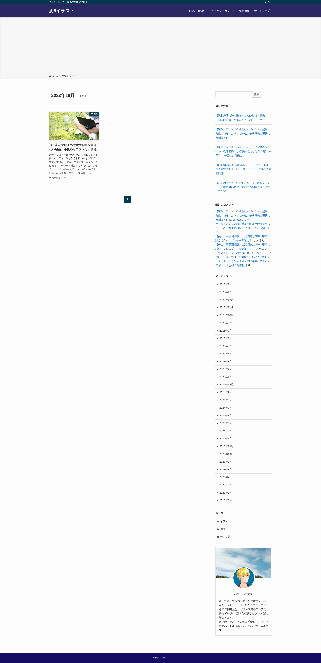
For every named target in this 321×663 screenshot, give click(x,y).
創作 (222, 529)
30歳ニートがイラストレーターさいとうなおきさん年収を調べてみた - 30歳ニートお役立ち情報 (242, 261)
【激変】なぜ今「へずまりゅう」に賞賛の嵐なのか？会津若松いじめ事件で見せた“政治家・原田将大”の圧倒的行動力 (243, 151)
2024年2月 (225, 430)
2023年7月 (225, 477)
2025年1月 (225, 376)
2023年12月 (226, 446)
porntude (238, 219)
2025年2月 (225, 369)
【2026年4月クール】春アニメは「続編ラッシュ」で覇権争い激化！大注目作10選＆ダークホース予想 (242, 187)
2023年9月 (225, 461)
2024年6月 (225, 415)
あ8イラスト (62, 11)
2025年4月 (225, 353)
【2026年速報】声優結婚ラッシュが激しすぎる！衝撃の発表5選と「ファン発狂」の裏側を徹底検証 (243, 169)
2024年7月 (225, 407)
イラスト (225, 521)
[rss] (264, 2)
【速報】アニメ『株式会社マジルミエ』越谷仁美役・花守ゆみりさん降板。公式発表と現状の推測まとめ (242, 133)
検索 (256, 94)
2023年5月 (225, 492)
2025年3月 (225, 361)
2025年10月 (226, 315)
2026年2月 (225, 284)
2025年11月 (226, 307)
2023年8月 (225, 469)
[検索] (269, 2)
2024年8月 (225, 400)
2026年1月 (225, 292)
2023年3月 (225, 500)
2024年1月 (225, 438)
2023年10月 (226, 454)
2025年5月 (225, 345)
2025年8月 (225, 322)
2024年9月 (225, 392)
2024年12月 (226, 384)
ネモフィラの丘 (257, 228)
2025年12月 (226, 299)
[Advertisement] (160, 47)
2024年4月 (225, 423)
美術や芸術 (226, 536)
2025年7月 (225, 330)
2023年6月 (225, 484)
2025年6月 (225, 338)
